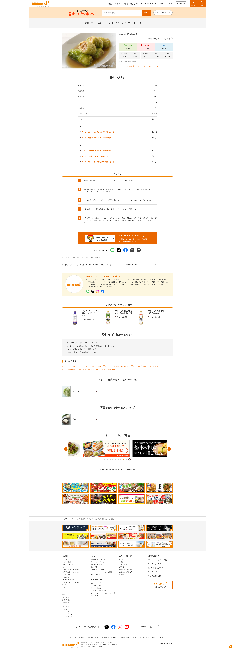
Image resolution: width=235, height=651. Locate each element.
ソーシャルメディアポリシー (128, 637)
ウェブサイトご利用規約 (77, 637)
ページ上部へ (230, 646)
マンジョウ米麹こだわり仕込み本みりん (95, 156)
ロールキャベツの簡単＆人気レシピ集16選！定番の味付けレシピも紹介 (90, 346)
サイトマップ (161, 637)
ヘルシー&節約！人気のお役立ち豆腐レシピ (81, 349)
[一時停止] (129, 459)
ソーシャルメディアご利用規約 (109, 637)
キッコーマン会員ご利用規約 (147, 637)
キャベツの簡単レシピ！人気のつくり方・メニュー (84, 343)
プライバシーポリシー (92, 637)
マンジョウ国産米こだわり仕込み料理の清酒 (96, 138)
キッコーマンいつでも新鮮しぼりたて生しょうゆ (98, 132)
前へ (66, 449)
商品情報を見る (89, 319)
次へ (169, 449)
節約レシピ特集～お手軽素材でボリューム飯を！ (83, 352)
